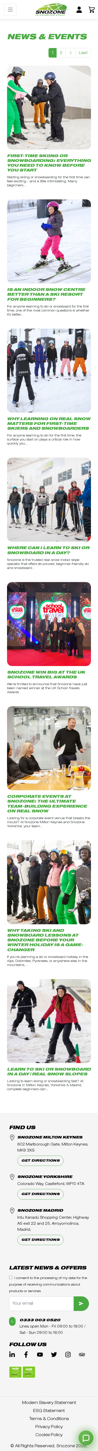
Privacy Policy (49, 1427)
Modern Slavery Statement (49, 1403)
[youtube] (40, 1354)
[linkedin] (12, 1354)
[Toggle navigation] (10, 9)
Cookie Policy (49, 1435)
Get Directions (40, 1160)
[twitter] (54, 1354)
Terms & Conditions (49, 1419)
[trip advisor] (82, 1354)
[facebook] (26, 1354)
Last (83, 53)
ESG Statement (49, 1411)
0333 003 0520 (40, 1320)
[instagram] (68, 1354)
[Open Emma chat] (85, 1437)
